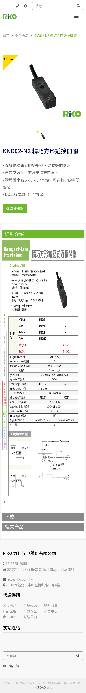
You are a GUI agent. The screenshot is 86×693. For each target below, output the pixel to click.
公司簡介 (9, 605)
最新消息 (50, 605)
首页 (6, 36)
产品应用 (9, 611)
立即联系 (16, 208)
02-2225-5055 (16, 564)
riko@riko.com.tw (19, 579)
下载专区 (30, 611)
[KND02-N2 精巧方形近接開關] (43, 87)
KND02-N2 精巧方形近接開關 (55, 36)
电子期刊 (9, 617)
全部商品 (21, 36)
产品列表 (30, 605)
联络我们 (30, 617)
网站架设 (39, 688)
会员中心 (50, 611)
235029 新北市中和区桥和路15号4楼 (32, 585)
